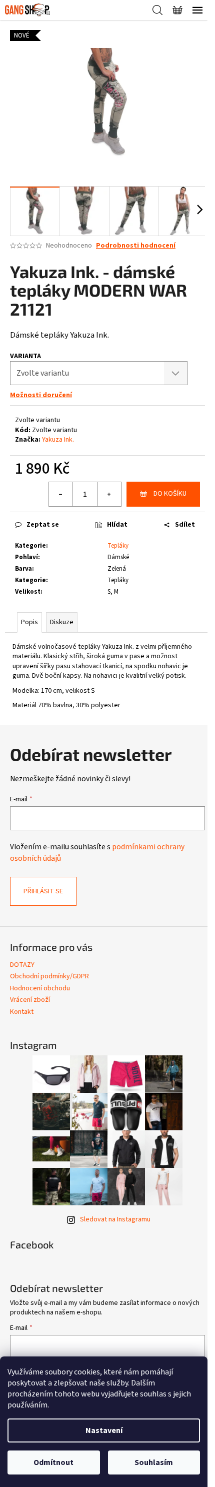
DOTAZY (22, 965)
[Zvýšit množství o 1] (109, 494)
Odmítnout (54, 1462)
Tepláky (118, 545)
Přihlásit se (43, 891)
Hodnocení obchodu (40, 988)
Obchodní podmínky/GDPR (49, 976)
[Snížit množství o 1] (61, 494)
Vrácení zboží (30, 1000)
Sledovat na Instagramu (115, 1219)
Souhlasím (153, 1462)
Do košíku (170, 494)
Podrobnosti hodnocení (136, 246)
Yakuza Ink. (58, 440)
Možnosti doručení (41, 395)
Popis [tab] (29, 622)
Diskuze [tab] (62, 622)
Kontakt (22, 1012)
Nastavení (104, 1430)
